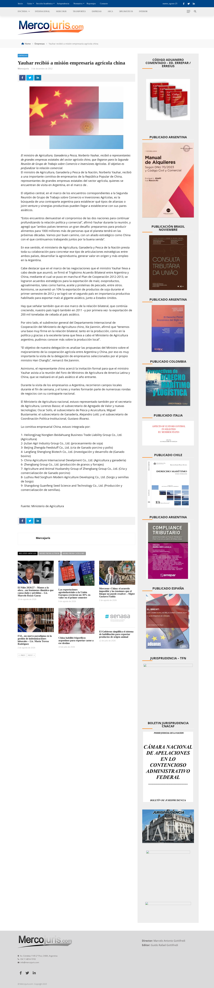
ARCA (110, 11)
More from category (74, 553)
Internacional (42, 11)
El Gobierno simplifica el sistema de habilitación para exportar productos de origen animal (116, 634)
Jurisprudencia (63, 3)
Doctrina (22, 11)
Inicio (20, 3)
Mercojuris (23, 68)
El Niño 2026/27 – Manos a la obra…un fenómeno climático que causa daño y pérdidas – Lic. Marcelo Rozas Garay (36, 591)
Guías (29, 3)
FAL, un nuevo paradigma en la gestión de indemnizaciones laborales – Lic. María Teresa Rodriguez (35, 640)
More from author (49, 553)
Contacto (104, 3)
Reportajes (91, 3)
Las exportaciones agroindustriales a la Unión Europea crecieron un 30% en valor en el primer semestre (74, 593)
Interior (143, 11)
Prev (23, 655)
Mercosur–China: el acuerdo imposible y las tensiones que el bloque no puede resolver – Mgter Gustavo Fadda (117, 592)
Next (30, 655)
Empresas (96, 11)
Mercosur (61, 11)
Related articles (27, 553)
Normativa (77, 3)
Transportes (79, 11)
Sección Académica (44, 3)
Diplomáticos (126, 11)
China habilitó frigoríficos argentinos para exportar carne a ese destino (76, 640)
